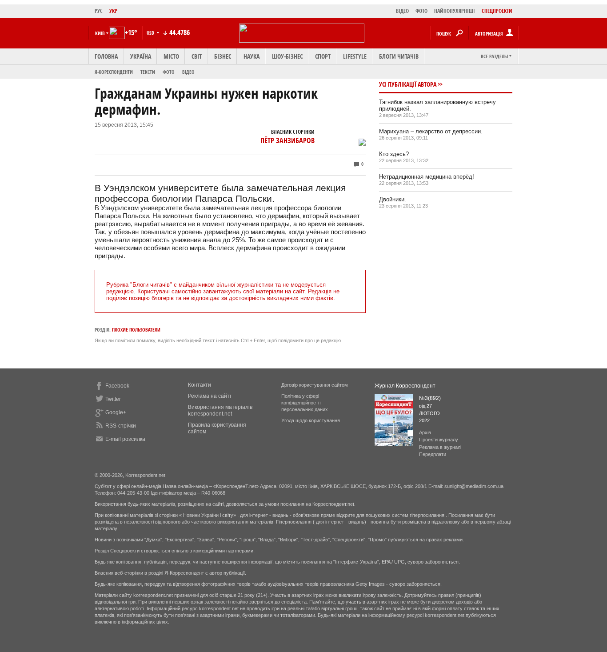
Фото (169, 71)
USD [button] (151, 32)
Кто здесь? (394, 154)
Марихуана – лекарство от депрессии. (431, 131)
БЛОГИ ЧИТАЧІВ (399, 56)
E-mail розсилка (125, 439)
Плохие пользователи (136, 329)
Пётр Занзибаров (287, 140)
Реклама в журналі (440, 447)
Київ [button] (100, 33)
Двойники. (392, 199)
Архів (425, 432)
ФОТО (421, 11)
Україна (140, 56)
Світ (197, 56)
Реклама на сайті (209, 396)
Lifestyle (355, 56)
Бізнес (222, 56)
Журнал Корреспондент (405, 386)
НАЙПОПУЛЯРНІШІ (454, 11)
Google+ (115, 412)
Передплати (432, 454)
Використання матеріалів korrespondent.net (220, 410)
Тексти (147, 71)
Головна (106, 56)
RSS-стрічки (120, 426)
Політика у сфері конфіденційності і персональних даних (304, 402)
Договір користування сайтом (314, 385)
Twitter (113, 399)
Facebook (117, 386)
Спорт (323, 56)
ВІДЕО (402, 11)
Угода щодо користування (310, 420)
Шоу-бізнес (287, 56)
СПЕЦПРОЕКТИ (497, 11)
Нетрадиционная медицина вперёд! (426, 176)
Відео (188, 71)
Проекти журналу (438, 439)
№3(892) (430, 398)
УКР (113, 11)
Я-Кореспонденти (114, 71)
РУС (99, 11)
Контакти (199, 385)
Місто (171, 56)
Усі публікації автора (407, 84)
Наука (252, 56)
